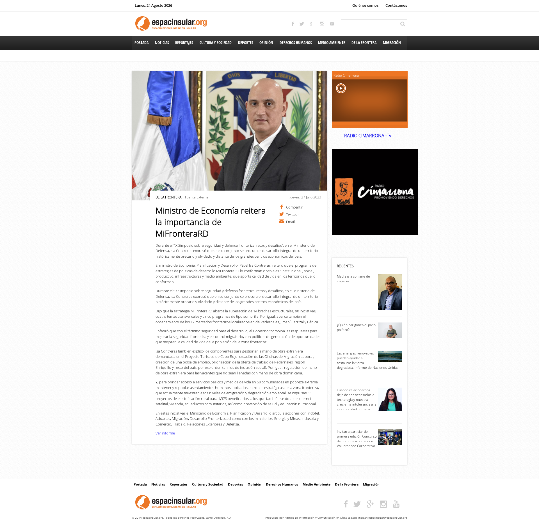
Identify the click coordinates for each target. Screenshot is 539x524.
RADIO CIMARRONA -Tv (367, 135)
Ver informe (165, 433)
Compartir (294, 207)
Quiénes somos (365, 5)
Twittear (292, 214)
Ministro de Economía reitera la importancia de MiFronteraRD (211, 222)
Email (290, 221)
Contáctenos (396, 5)
